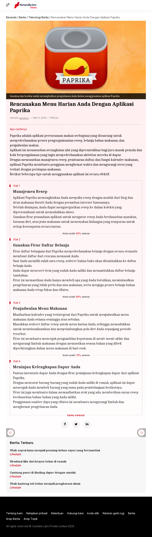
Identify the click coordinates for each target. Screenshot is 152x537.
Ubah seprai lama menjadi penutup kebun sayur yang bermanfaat (55, 450)
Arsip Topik (31, 518)
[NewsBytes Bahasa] (25, 5)
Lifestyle (15, 454)
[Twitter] (76, 424)
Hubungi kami (75, 513)
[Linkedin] (87, 424)
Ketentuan (57, 513)
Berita (22, 17)
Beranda (11, 17)
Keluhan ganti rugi (113, 513)
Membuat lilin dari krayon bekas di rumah (38, 461)
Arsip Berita (13, 518)
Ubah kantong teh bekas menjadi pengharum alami (45, 484)
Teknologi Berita (38, 17)
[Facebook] (65, 424)
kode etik (93, 513)
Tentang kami (14, 513)
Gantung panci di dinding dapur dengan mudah (43, 472)
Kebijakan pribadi (36, 513)
